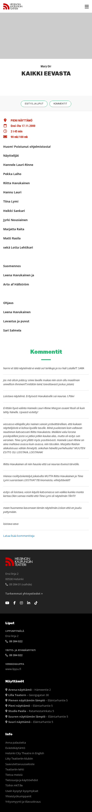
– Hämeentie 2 (29, 690)
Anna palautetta (15, 742)
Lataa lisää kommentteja (18, 536)
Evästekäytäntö (15, 748)
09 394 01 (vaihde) (20, 584)
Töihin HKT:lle (14, 785)
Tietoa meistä (13, 775)
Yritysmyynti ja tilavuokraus (23, 801)
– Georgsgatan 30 (28, 695)
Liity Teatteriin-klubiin (19, 758)
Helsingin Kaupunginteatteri (12, 6)
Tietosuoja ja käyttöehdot (21, 780)
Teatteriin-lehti (14, 769)
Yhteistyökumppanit (18, 796)
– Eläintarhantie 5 (38, 700)
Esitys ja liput (34, 103)
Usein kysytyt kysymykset (21, 791)
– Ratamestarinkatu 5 (31, 711)
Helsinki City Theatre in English (24, 753)
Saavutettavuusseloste (19, 764)
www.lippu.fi (13, 669)
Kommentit (60, 103)
